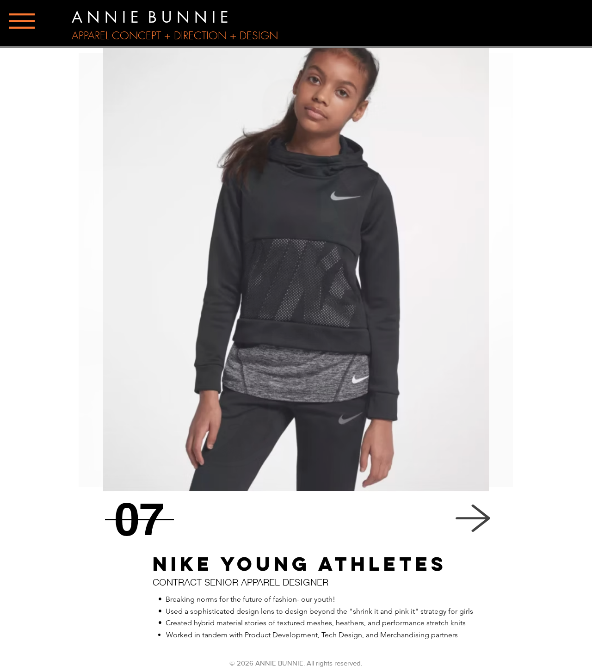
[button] (22, 21)
